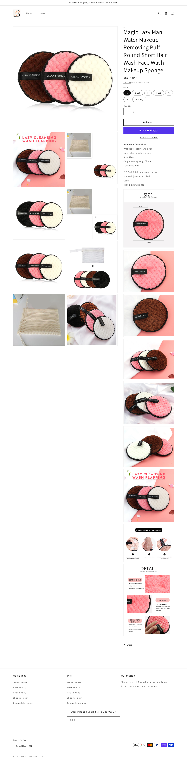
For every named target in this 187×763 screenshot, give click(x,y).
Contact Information (23, 703)
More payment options (149, 137)
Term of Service (20, 682)
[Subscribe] (116, 719)
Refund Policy (19, 692)
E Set (137, 93)
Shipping (127, 82)
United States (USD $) (25, 746)
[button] (30, 13)
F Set (158, 93)
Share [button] (129, 644)
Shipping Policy (20, 698)
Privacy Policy (19, 687)
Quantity (127, 106)
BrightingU (23, 756)
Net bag (139, 99)
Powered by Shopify (35, 756)
